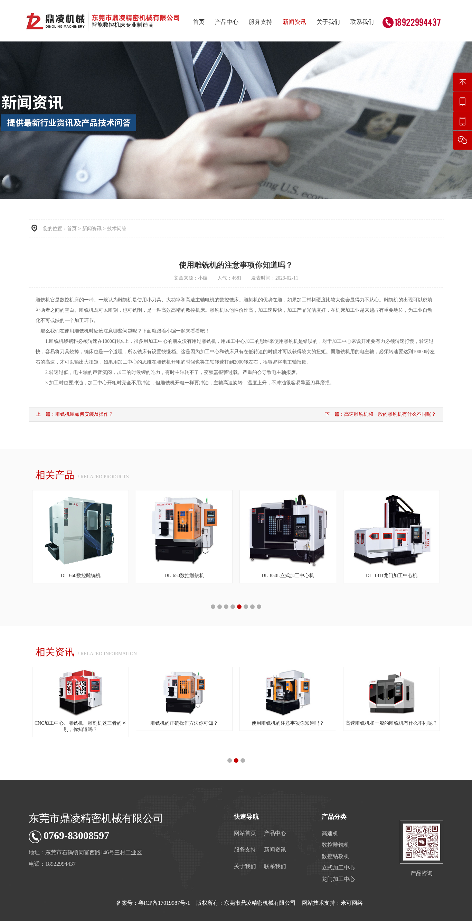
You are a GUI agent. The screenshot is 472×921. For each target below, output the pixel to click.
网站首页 (245, 833)
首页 (199, 22)
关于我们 (328, 22)
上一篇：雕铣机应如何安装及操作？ (74, 414)
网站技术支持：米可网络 (332, 903)
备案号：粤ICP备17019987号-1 (153, 903)
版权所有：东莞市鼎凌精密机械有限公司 (246, 903)
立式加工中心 (338, 868)
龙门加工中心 (338, 879)
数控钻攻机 (335, 856)
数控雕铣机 (335, 845)
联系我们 (362, 22)
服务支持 (260, 22)
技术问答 (116, 228)
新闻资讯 (294, 22)
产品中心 (226, 22)
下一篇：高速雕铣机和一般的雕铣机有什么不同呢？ (380, 414)
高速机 (330, 833)
